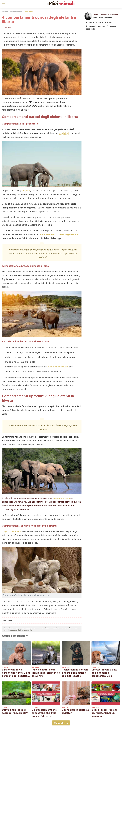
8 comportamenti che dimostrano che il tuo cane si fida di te (44, 712)
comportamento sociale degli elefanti (59, 234)
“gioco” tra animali (13, 531)
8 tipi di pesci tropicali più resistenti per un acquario (104, 712)
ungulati (26, 190)
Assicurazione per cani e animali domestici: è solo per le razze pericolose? (75, 672)
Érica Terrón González (102, 18)
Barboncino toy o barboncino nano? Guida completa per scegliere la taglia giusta (16, 672)
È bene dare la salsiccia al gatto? (75, 711)
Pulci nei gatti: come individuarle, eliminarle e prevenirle (46, 672)
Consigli (35, 667)
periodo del (61, 498)
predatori (64, 133)
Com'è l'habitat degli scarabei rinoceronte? (15, 711)
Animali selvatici (16, 12)
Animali (5, 12)
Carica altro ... (61, 723)
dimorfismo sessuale (58, 366)
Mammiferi (29, 12)
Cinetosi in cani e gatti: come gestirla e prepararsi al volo (105, 672)
